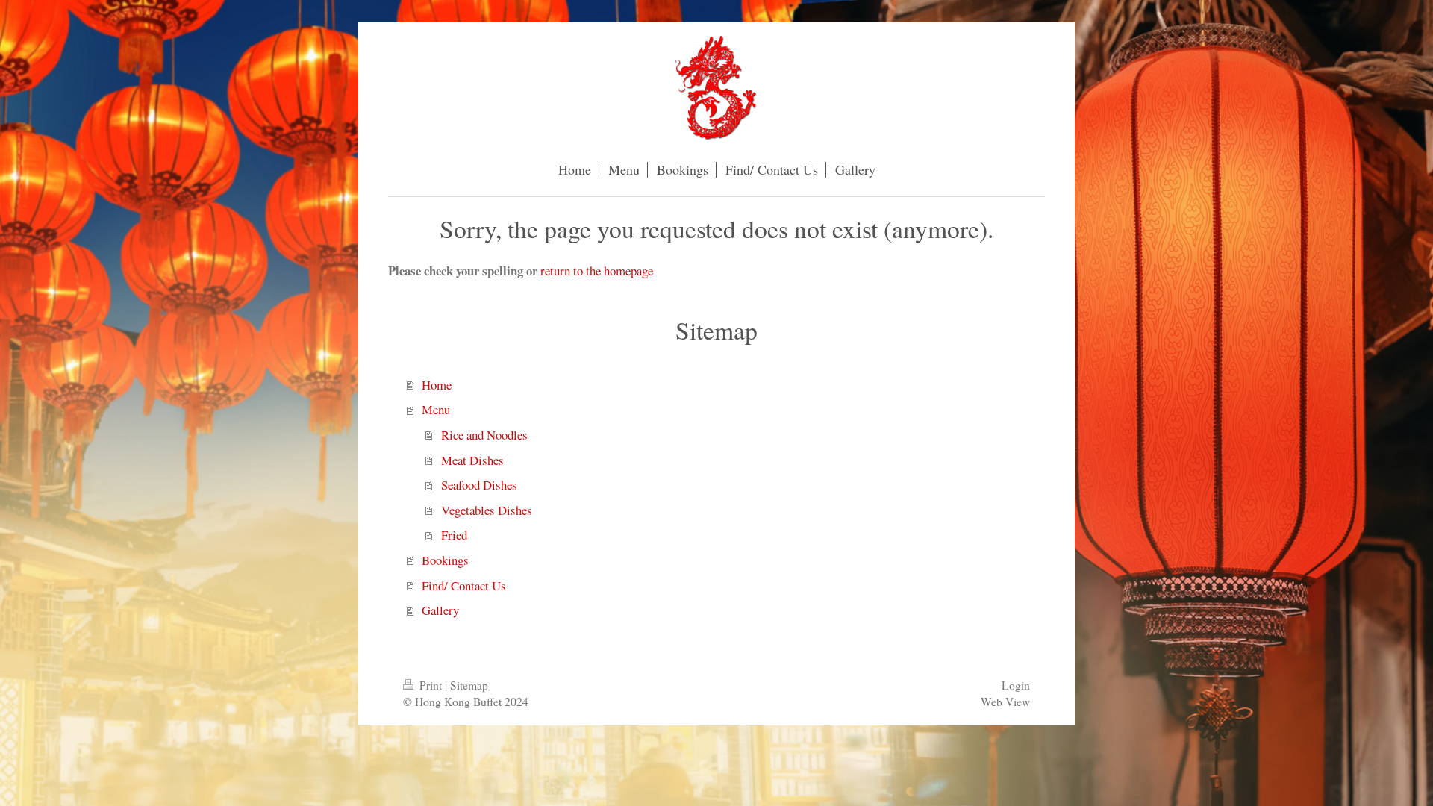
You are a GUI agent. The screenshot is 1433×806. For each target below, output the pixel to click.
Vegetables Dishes (486, 510)
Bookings (445, 560)
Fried (454, 534)
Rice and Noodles (484, 434)
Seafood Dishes (479, 484)
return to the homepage (596, 270)
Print (430, 685)
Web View (1005, 701)
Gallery (440, 610)
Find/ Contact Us (464, 585)
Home (437, 384)
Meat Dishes (472, 460)
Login (1016, 685)
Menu (436, 409)
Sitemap (469, 685)
